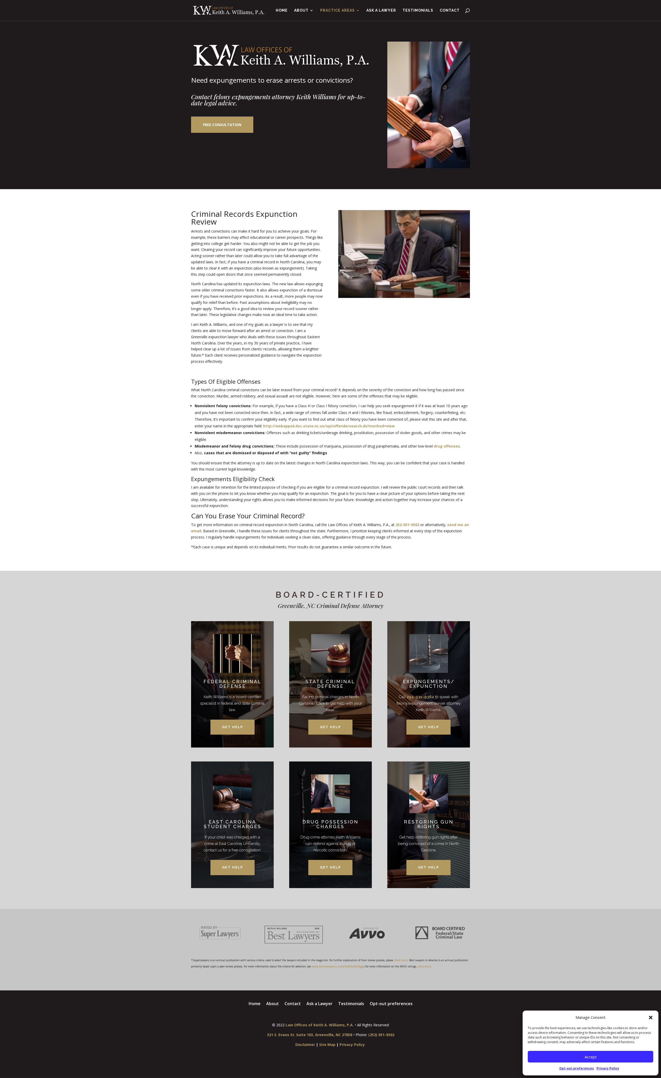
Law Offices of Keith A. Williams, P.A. (320, 1024)
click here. (425, 966)
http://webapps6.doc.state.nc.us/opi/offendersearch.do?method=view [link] (329, 426)
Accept (591, 1056)
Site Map (327, 1044)
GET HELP (232, 727)
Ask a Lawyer (381, 10)
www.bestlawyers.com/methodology (338, 966)
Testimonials (418, 10)
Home (282, 10)
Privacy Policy (607, 1068)
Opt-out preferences (576, 1068)
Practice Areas (337, 10)
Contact (450, 10)
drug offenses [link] (447, 446)
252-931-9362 (407, 524)
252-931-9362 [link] (420, 697)
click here (401, 960)
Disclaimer (305, 1044)
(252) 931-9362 (381, 1034)
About (301, 10)
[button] (650, 1017)
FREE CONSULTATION (222, 124)
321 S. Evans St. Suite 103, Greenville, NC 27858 (309, 1034)
